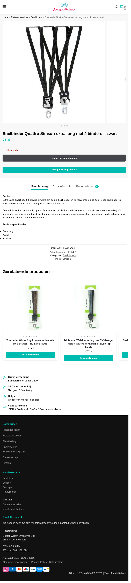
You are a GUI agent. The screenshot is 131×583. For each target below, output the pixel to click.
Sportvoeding (10, 447)
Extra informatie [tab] (62, 186)
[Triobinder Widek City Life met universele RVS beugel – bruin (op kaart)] (30, 305)
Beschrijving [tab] (39, 186)
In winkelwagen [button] (30, 354)
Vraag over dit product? (64, 170)
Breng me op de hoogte (64, 158)
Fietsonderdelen (11, 429)
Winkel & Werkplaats (14, 451)
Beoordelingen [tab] (86, 186)
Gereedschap (10, 457)
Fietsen (7, 463)
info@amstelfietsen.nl (14, 509)
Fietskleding (9, 441)
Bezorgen (8, 487)
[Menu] (8, 6)
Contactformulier (12, 504)
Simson (67, 259)
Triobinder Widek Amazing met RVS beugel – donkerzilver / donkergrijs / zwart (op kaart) (88, 344)
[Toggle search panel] (116, 7)
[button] (122, 7)
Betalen (7, 482)
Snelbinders (36, 17)
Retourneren (9, 491)
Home (5, 17)
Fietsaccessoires (19, 17)
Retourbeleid (56, 562)
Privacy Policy (39, 562)
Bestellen (8, 478)
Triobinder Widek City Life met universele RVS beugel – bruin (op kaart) (30, 342)
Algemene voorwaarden (16, 562)
